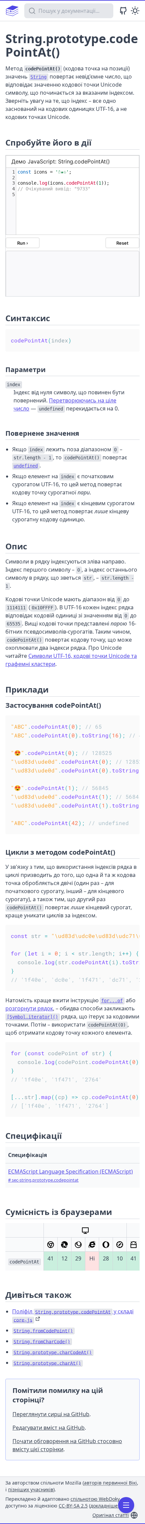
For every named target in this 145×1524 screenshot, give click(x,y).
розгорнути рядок (29, 1008)
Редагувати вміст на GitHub (48, 1427)
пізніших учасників (30, 1489)
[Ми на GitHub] (123, 10)
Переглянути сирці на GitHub (50, 1414)
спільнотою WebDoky (94, 1499)
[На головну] (12, 11)
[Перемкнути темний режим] (135, 10)
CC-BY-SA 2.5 (73, 1505)
